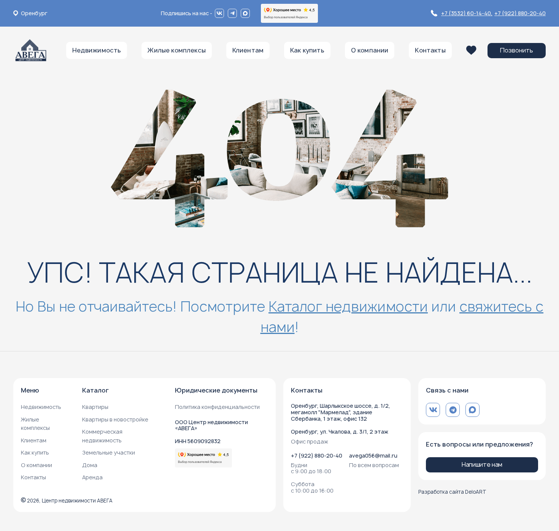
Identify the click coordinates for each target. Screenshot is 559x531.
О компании (36, 465)
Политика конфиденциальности (217, 406)
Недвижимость (41, 406)
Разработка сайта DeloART (452, 491)
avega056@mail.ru (373, 455)
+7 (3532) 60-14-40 (466, 13)
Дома (89, 465)
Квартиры (95, 406)
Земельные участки (108, 452)
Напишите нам (482, 464)
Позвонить (516, 50)
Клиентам (33, 440)
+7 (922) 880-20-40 (520, 13)
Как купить (35, 452)
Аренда (92, 477)
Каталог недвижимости (348, 306)
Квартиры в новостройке (115, 419)
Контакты (33, 477)
